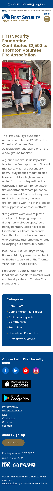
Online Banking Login (27, 4)
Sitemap (7, 425)
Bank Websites (9, 483)
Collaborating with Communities (21, 320)
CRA (4, 414)
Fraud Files (16, 327)
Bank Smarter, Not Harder (25, 312)
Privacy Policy (10, 407)
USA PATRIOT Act (12, 410)
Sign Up (13, 442)
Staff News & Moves (22, 339)
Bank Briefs (16, 306)
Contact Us (8, 418)
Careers (7, 422)
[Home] (21, 18)
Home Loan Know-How (24, 333)
